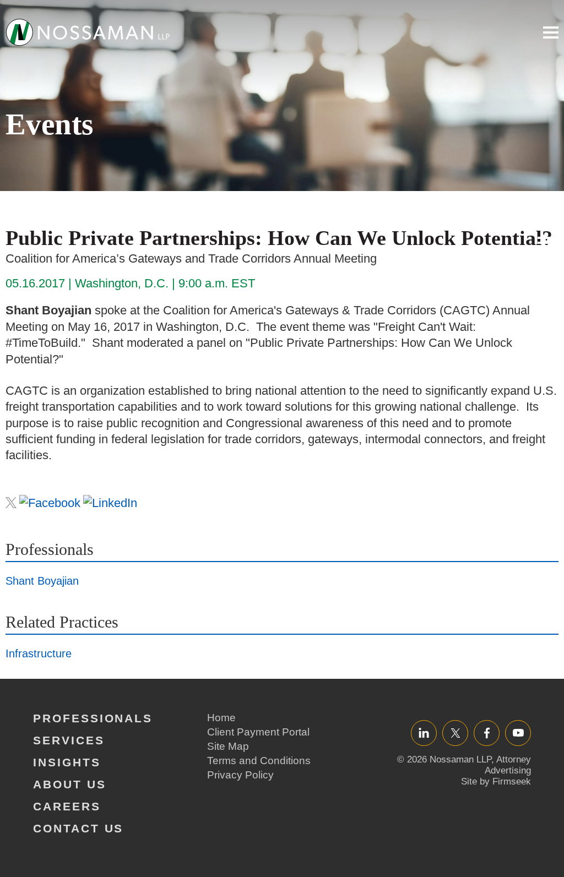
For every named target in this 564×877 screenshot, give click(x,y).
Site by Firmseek (496, 781)
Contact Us (78, 828)
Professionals (93, 718)
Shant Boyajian (42, 581)
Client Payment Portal (258, 732)
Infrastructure (39, 653)
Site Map (228, 746)
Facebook (487, 732)
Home (221, 717)
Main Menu (550, 32)
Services (69, 740)
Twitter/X (455, 732)
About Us (69, 784)
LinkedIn (424, 732)
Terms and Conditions (259, 760)
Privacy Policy (240, 775)
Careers (67, 806)
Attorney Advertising (508, 765)
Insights (67, 762)
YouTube (518, 732)
